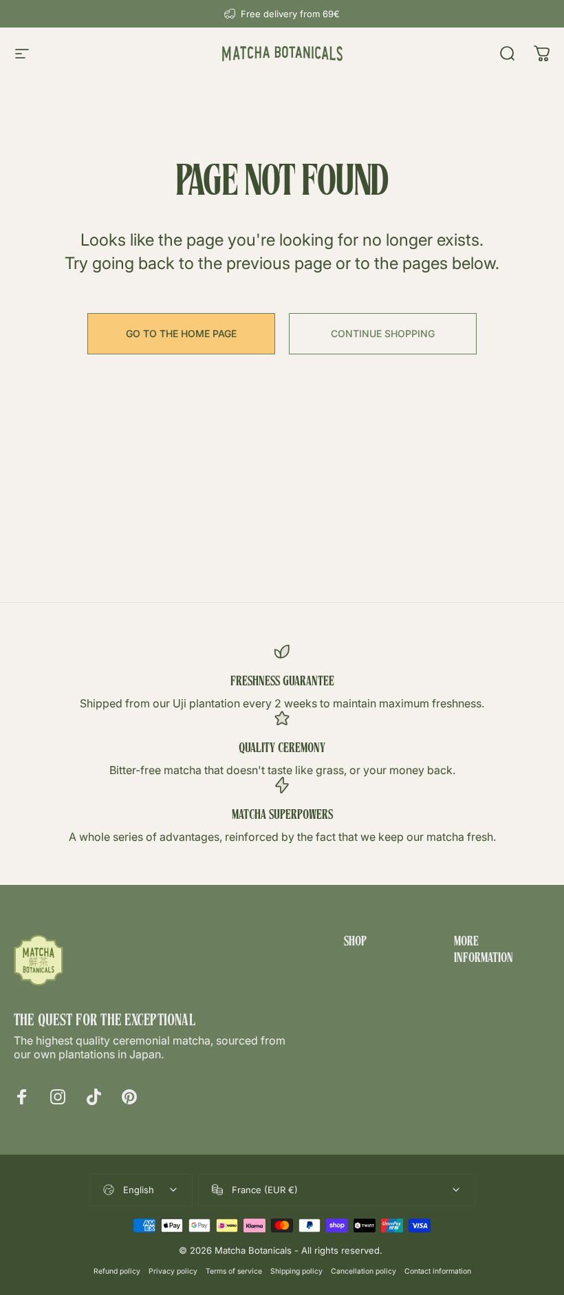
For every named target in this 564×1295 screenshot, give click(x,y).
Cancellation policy (363, 1271)
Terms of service (234, 1271)
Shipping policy (296, 1271)
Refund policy (117, 1271)
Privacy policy (173, 1271)
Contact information (437, 1271)
